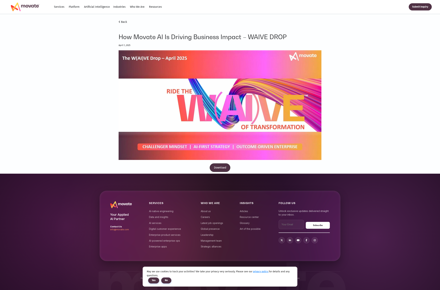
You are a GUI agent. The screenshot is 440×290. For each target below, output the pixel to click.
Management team (211, 240)
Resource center (249, 217)
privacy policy (261, 271)
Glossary (245, 223)
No (166, 280)
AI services (155, 223)
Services (59, 6)
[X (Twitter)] (282, 240)
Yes (154, 280)
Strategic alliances (211, 246)
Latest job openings (212, 223)
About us (206, 211)
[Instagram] (315, 240)
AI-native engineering (161, 211)
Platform (74, 6)
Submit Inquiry (420, 6)
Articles (244, 211)
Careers (205, 217)
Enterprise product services (164, 234)
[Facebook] (306, 240)
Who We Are (137, 6)
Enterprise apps (158, 246)
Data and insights (158, 217)
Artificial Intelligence (97, 6)
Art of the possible (250, 228)
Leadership (207, 234)
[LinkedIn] (290, 240)
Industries (119, 6)
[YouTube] (298, 240)
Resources (155, 6)
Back (123, 22)
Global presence (210, 228)
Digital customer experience (165, 228)
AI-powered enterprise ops (164, 240)
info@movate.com (119, 229)
